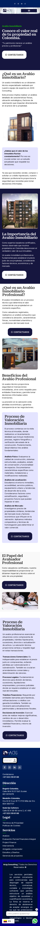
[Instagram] (18, 3)
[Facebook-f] (15, 3)
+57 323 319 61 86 (11, 777)
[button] (29, 10)
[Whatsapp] (25, 3)
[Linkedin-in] (21, 3)
